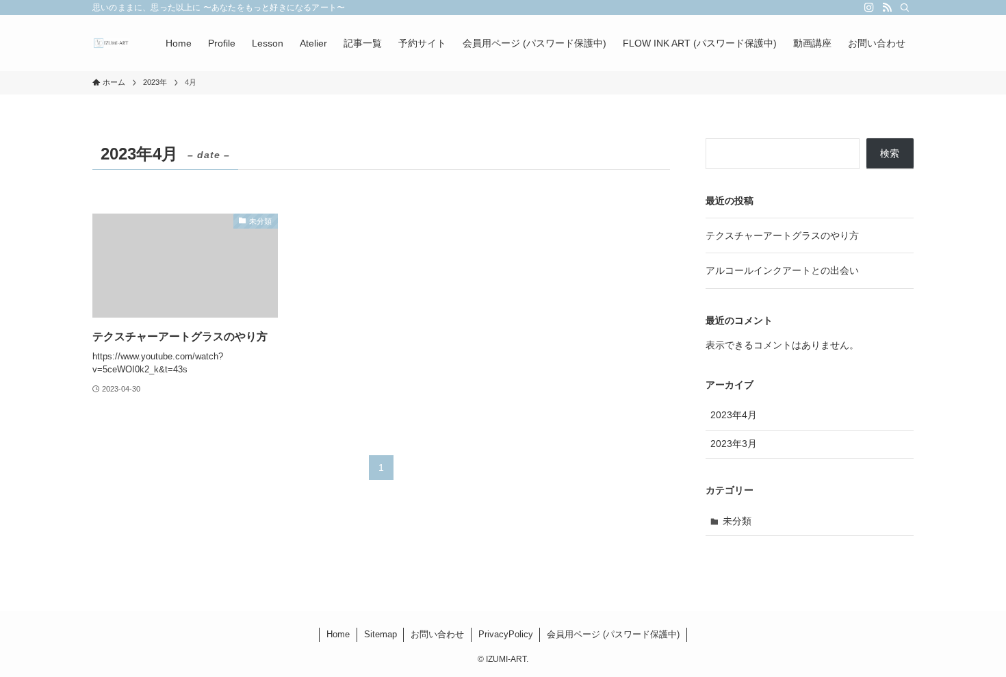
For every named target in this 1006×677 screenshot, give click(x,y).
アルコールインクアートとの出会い (782, 270)
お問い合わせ (437, 634)
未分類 (737, 520)
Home (338, 634)
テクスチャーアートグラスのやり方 (782, 235)
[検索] (905, 7)
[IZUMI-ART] (111, 43)
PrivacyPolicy (505, 634)
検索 (889, 153)
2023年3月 (733, 443)
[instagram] (869, 7)
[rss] (887, 7)
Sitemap (380, 634)
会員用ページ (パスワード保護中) (613, 634)
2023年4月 (733, 414)
